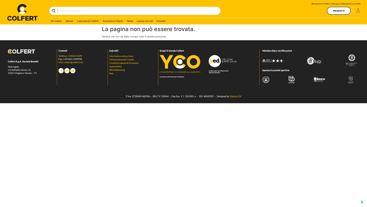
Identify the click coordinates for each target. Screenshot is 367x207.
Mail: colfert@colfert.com (70, 62)
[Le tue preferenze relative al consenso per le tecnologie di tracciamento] (362, 202)
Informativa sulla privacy (121, 56)
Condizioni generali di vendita (123, 63)
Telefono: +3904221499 (70, 55)
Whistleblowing (117, 69)
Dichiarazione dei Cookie (121, 59)
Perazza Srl (235, 96)
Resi (111, 73)
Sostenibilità (115, 66)
